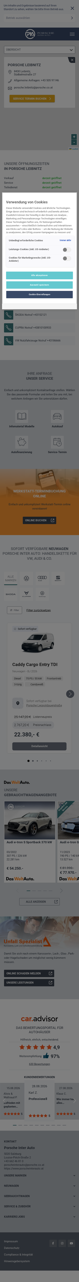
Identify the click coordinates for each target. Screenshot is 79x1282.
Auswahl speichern (39, 285)
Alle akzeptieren (39, 275)
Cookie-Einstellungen (39, 294)
